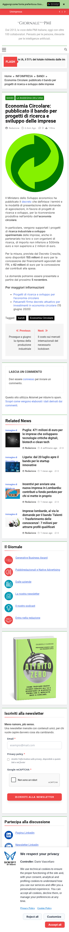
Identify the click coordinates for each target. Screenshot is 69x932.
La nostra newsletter (27, 593)
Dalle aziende (23, 581)
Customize (54, 916)
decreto (26, 201)
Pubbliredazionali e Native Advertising (37, 569)
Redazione (14, 128)
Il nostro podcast (25, 605)
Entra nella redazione (27, 617)
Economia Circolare (41, 318)
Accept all (54, 924)
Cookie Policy (44, 908)
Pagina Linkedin (24, 832)
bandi (21, 318)
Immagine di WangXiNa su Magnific (11, 461)
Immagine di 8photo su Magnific (11, 488)
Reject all (32, 916)
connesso (28, 379)
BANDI (10, 98)
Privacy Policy (27, 908)
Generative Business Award (31, 557)
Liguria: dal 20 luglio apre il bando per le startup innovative (40, 461)
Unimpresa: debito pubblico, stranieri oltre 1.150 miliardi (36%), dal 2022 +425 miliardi (13, 11)
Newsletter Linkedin (27, 844)
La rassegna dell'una (30, 98)
